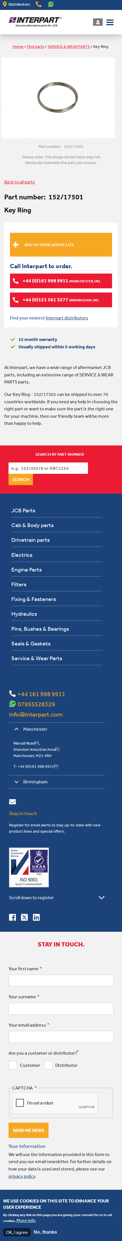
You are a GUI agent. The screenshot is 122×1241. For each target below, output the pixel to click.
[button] (109, 22)
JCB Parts (23, 510)
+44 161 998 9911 (41, 694)
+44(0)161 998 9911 (38, 4)
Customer (30, 1065)
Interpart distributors (67, 318)
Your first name (24, 968)
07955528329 (36, 704)
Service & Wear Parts (36, 658)
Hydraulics (24, 613)
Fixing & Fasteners (33, 599)
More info (25, 1220)
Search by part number (59, 454)
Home (18, 46)
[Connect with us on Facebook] (12, 918)
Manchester (35, 729)
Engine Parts (26, 569)
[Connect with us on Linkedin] (36, 918)
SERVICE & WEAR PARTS (69, 46)
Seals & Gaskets (31, 643)
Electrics (21, 554)
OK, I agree (17, 1232)
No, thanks (45, 1232)
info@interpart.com (36, 714)
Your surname (22, 996)
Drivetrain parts (30, 539)
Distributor (66, 1065)
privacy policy (22, 1176)
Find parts (35, 46)
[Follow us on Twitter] (24, 918)
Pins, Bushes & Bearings (40, 628)
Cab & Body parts (32, 525)
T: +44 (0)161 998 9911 (35, 766)
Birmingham (35, 781)
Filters (18, 584)
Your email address (27, 1025)
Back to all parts (19, 182)
